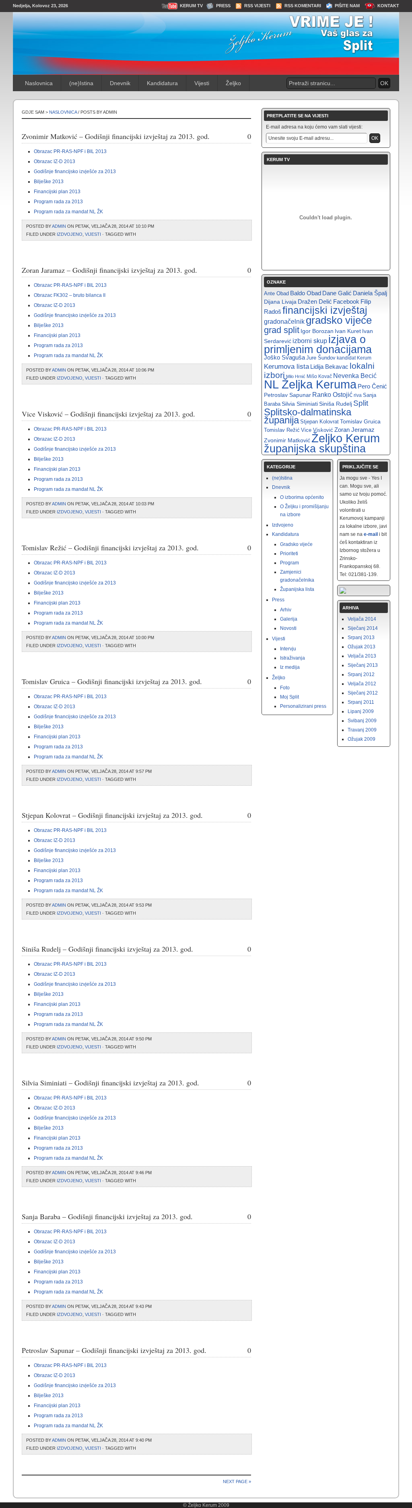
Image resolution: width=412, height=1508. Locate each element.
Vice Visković (317, 430)
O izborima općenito (302, 497)
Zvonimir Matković (287, 440)
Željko (233, 83)
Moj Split (289, 697)
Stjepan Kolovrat (319, 422)
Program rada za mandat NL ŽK (68, 212)
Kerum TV (191, 5)
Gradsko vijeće (296, 544)
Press (223, 5)
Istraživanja (292, 658)
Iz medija (290, 667)
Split (360, 403)
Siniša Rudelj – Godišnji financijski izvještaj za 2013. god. (107, 949)
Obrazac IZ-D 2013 (54, 161)
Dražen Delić (315, 301)
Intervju (288, 649)
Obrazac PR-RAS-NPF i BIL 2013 (70, 151)
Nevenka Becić (355, 375)
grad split (281, 330)
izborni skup (310, 340)
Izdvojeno (69, 234)
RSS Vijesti (257, 5)
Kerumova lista (286, 366)
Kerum (364, 358)
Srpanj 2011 (361, 702)
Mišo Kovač (319, 376)
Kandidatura (162, 83)
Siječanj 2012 (363, 693)
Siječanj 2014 (363, 628)
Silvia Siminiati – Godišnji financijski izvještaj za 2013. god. (110, 1082)
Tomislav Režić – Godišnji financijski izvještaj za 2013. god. (110, 547)
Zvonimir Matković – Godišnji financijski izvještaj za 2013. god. (116, 136)
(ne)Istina (81, 83)
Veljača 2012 (362, 684)
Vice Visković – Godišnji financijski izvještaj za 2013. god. (108, 414)
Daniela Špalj (370, 293)
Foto (285, 688)
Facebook (346, 301)
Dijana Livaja (280, 301)
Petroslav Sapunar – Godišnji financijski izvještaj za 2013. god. (114, 1350)
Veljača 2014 (362, 619)
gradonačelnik (284, 321)
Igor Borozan (317, 331)
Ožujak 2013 (361, 647)
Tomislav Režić (282, 430)
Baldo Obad (305, 293)
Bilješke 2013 (49, 181)
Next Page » (237, 1481)
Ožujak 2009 (361, 739)
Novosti (288, 628)
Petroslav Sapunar (287, 395)
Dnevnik (120, 83)
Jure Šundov (321, 358)
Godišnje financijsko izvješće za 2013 (75, 171)
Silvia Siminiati (300, 403)
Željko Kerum (345, 438)
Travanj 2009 (362, 730)
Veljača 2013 (362, 656)
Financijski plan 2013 (57, 191)
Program (289, 563)
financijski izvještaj (324, 310)
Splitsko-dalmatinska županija (307, 416)
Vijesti (201, 83)
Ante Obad (276, 293)
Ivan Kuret (348, 331)
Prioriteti (289, 553)
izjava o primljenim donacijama (318, 344)
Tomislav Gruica (360, 421)
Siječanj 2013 (363, 665)
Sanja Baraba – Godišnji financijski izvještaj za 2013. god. (107, 1216)
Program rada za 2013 (58, 201)
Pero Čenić (372, 386)
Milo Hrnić (295, 376)
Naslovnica (39, 83)
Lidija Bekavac (329, 367)
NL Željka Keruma (310, 384)
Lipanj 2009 (361, 711)
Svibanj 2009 (362, 720)
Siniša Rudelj (335, 403)
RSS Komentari (302, 5)
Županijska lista (297, 589)
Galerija (288, 619)
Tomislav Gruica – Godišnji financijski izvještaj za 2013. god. (112, 681)
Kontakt (388, 5)
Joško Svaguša (284, 357)
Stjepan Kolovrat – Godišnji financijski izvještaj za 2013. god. (112, 815)
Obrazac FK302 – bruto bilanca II (69, 295)
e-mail (371, 534)
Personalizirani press (303, 706)
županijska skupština (315, 449)
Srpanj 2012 (361, 674)
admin (59, 226)
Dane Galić (337, 293)
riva (358, 395)
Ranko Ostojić (332, 394)
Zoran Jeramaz (354, 430)
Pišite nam (347, 5)
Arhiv (285, 610)
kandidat (346, 358)
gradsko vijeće (339, 320)
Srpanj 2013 (361, 637)
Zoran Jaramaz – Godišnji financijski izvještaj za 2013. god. (109, 270)
